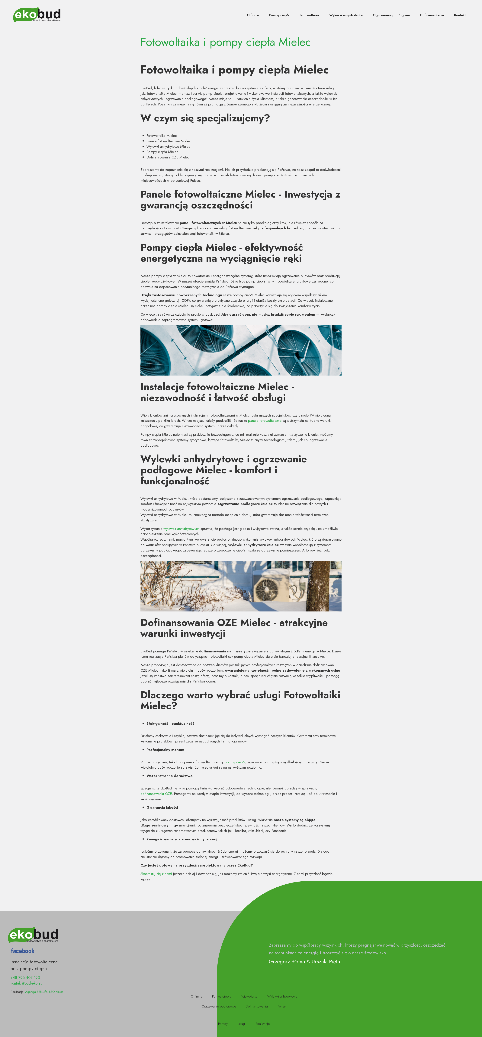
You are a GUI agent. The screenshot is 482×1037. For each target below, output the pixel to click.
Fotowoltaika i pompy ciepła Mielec (225, 42)
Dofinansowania (432, 15)
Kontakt (460, 15)
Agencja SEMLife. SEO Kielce (44, 992)
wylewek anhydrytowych (181, 528)
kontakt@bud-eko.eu (26, 983)
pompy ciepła (235, 762)
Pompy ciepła (279, 15)
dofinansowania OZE (156, 793)
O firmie (253, 15)
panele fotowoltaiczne (264, 420)
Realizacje (262, 1023)
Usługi (241, 1023)
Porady (223, 1023)
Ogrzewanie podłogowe (391, 15)
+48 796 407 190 (25, 977)
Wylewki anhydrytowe (346, 15)
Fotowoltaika (309, 15)
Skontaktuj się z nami (156, 873)
